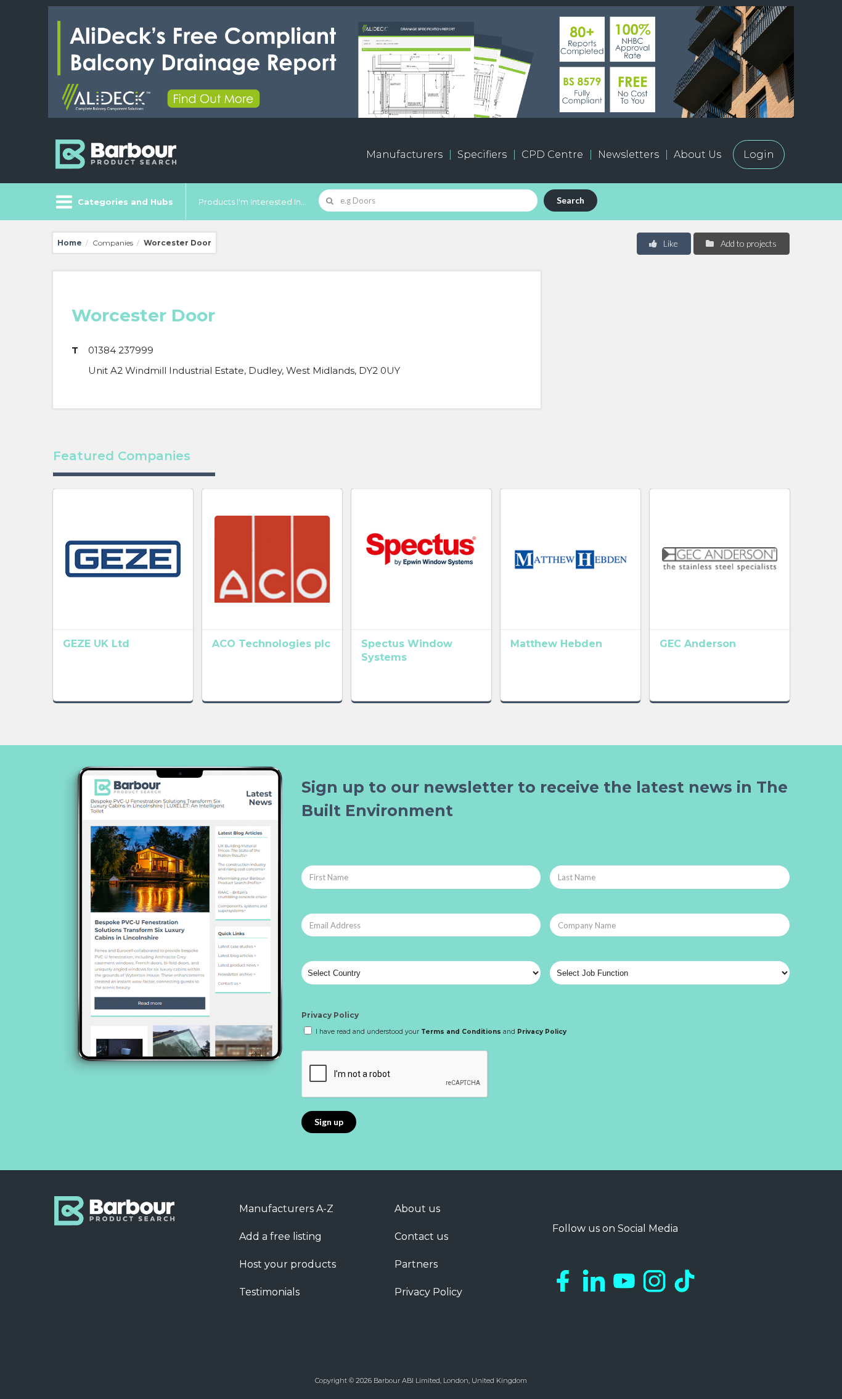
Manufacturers (404, 154)
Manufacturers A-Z (286, 1209)
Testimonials (269, 1292)
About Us (697, 154)
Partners (416, 1264)
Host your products (287, 1264)
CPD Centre (552, 154)
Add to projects (748, 243)
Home (69, 242)
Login (758, 154)
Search (570, 200)
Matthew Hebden (556, 644)
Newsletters (628, 154)
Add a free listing (280, 1236)
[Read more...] (123, 559)
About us (417, 1209)
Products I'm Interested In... (252, 202)
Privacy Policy (330, 1015)
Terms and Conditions (461, 1032)
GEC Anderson (698, 644)
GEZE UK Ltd (96, 644)
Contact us (421, 1236)
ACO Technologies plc (271, 644)
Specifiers (482, 154)
